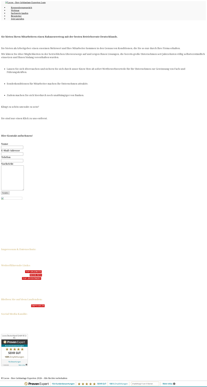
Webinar (15, 10)
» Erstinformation (11, 241)
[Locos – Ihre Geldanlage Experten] (25, 2)
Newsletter (16, 16)
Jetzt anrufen (17, 18)
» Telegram (8, 326)
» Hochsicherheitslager (15, 275)
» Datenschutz (9, 258)
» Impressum (9, 255)
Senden (5, 193)
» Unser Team (9, 287)
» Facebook (8, 323)
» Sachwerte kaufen (12, 271)
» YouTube (7, 320)
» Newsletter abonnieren (15, 305)
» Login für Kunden (12, 284)
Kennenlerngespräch (21, 7)
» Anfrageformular (12, 237)
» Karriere (7, 291)
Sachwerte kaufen (19, 13)
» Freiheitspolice (11, 278)
